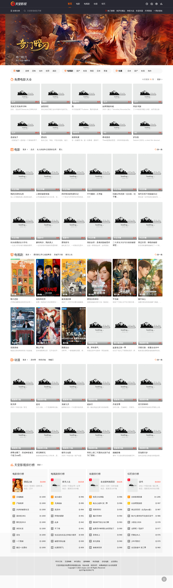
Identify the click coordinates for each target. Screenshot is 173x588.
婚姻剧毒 (116, 452)
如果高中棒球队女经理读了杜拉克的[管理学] (110, 529)
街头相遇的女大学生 (19, 242)
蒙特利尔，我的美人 (44, 242)
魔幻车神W (97, 516)
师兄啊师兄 (41, 452)
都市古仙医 (66, 452)
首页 (70, 4)
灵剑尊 (33, 360)
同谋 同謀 (137, 106)
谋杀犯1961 (21, 516)
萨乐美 (136, 137)
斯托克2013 (21, 522)
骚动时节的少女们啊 (101, 522)
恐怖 (34, 71)
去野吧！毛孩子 (137, 529)
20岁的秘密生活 (22, 510)
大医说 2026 (136, 522)
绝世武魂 (42, 360)
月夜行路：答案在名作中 (148, 347)
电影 (78, 4)
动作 (41, 71)
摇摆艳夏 (75, 137)
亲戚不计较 (58, 255)
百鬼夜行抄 (143, 452)
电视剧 (87, 4)
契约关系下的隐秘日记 (147, 194)
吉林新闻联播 (136, 497)
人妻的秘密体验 (42, 194)
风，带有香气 (93, 347)
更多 (159, 79)
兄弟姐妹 (58, 503)
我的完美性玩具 (17, 194)
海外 (149, 71)
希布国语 (106, 137)
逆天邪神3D (143, 404)
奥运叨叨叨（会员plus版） (141, 510)
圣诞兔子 (14, 137)
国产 (78, 71)
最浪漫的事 (66, 299)
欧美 (85, 71)
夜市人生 (69, 255)
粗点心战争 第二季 (100, 503)
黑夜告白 (65, 347)
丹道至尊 (116, 404)
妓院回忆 (45, 106)
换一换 (158, 149)
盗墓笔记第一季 (119, 347)
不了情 (57, 529)
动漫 (96, 4)
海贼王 (51, 360)
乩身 (56, 522)
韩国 (92, 71)
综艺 (103, 4)
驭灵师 (13, 404)
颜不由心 (142, 299)
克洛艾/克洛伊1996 (18, 106)
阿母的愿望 (59, 516)
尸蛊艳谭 (19, 503)
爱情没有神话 (93, 299)
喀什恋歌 (14, 299)
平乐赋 (115, 299)
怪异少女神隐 (98, 497)
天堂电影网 (19, 4)
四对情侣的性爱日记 (70, 194)
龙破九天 (65, 404)
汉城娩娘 (19, 497)
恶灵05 (57, 510)
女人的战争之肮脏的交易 (46, 149)
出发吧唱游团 (136, 503)
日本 (98, 71)
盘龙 (38, 404)
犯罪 (47, 71)
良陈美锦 (14, 347)
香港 (105, 71)
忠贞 (32, 149)
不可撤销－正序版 (94, 194)
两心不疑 (40, 347)
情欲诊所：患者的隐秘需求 (98, 242)
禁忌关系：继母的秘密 (147, 242)
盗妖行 (90, 404)
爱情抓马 (65, 242)
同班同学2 (97, 510)
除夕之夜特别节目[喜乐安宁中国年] (145, 516)
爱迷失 (44, 137)
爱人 (61, 149)
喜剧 (54, 71)
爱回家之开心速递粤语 (42, 255)
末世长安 (19, 529)
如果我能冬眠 (108, 106)
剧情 (27, 71)
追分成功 (58, 497)
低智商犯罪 (41, 299)
